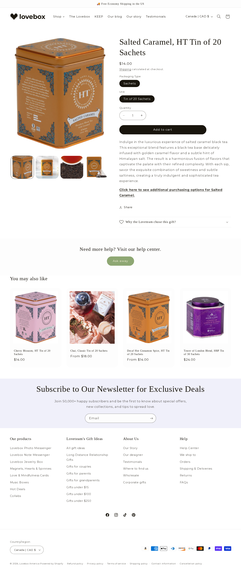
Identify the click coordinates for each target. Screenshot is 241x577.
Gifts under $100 (78, 494)
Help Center (189, 448)
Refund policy (75, 563)
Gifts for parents (78, 473)
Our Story (130, 448)
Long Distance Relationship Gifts (87, 457)
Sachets (130, 83)
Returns (186, 475)
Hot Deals (17, 489)
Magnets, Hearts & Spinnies (30, 468)
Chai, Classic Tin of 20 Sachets (88, 350)
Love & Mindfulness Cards (29, 475)
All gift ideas (75, 448)
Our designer (133, 455)
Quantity (125, 107)
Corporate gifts (134, 482)
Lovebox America (29, 563)
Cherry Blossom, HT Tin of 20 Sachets (32, 352)
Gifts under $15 (77, 487)
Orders (185, 462)
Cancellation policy (191, 563)
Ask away (120, 261)
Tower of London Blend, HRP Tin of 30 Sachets (204, 352)
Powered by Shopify (51, 563)
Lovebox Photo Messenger (31, 448)
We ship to (188, 455)
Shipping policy (139, 563)
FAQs (184, 482)
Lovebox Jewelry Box (26, 462)
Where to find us (135, 468)
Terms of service (116, 563)
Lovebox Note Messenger (30, 455)
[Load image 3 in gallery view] (71, 167)
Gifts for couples (78, 466)
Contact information (164, 563)
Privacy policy (95, 563)
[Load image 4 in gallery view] (96, 167)
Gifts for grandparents (83, 480)
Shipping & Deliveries (196, 468)
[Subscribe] (151, 418)
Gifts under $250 (78, 501)
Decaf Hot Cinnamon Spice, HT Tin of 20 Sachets (148, 352)
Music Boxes (19, 482)
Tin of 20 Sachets (137, 99)
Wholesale (131, 475)
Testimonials (132, 462)
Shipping (125, 69)
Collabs (15, 496)
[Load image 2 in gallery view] (47, 167)
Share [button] (128, 207)
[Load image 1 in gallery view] (22, 167)
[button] (218, 16)
